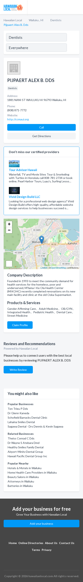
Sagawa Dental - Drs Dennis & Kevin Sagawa (35, 426)
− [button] (9, 230)
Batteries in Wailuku (20, 485)
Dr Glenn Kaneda (18, 413)
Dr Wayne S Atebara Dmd (23, 442)
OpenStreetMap (58, 267)
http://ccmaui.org (18, 119)
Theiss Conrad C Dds (21, 438)
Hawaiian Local (13, 20)
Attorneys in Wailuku (21, 481)
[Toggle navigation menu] (77, 7)
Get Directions (41, 136)
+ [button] (9, 224)
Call (41, 127)
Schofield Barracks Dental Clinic (27, 417)
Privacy (46, 550)
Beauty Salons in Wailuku (23, 477)
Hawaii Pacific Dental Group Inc (27, 456)
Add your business (41, 523)
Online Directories (30, 543)
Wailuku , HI (36, 20)
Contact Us (66, 543)
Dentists (55, 20)
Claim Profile (20, 325)
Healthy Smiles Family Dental (26, 447)
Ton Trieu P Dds (18, 408)
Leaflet (43, 267)
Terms (36, 550)
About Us (51, 543)
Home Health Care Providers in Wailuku (32, 472)
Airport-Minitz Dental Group (25, 451)
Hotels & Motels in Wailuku (25, 468)
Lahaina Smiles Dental (21, 422)
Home (13, 543)
